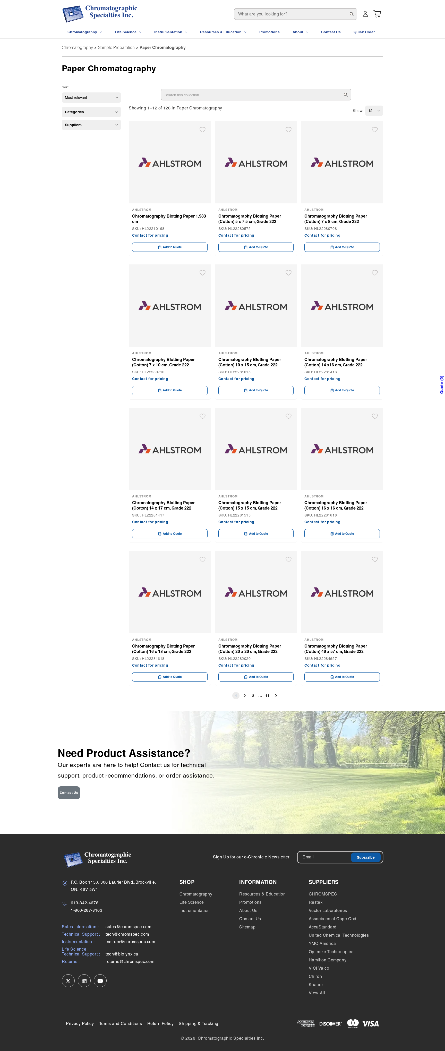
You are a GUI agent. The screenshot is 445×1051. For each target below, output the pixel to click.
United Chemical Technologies (339, 935)
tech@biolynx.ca (122, 954)
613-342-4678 (84, 902)
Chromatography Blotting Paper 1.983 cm (169, 218)
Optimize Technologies (331, 951)
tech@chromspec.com (127, 934)
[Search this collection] (345, 94)
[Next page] (276, 695)
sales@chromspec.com (128, 927)
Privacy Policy (80, 1023)
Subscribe (366, 857)
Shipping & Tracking (198, 1023)
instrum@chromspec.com (130, 942)
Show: (358, 111)
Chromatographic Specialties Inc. (231, 1038)
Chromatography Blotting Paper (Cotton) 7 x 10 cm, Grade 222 (163, 362)
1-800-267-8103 (86, 910)
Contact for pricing (150, 235)
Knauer (316, 984)
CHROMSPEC (323, 894)
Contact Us (69, 793)
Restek (316, 902)
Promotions (250, 902)
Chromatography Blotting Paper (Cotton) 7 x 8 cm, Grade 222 (335, 218)
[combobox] (295, 14)
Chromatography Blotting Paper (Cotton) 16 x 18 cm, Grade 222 (163, 648)
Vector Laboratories (328, 910)
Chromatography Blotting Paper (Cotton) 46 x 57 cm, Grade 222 (335, 648)
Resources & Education (262, 894)
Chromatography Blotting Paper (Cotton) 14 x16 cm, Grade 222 (335, 362)
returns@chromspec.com (130, 961)
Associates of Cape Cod (332, 918)
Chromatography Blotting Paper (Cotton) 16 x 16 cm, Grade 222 (335, 505)
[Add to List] (202, 129)
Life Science (191, 902)
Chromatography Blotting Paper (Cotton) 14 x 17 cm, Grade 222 (163, 505)
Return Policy (160, 1023)
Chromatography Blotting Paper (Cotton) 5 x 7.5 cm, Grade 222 (249, 218)
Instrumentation (194, 910)
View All (317, 992)
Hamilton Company (328, 960)
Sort (65, 87)
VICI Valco (319, 968)
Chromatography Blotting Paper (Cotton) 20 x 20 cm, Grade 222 (249, 648)
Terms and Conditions (120, 1023)
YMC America (322, 943)
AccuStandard (323, 927)
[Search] (351, 14)
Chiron (315, 976)
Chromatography (77, 47)
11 (267, 695)
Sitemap (247, 927)
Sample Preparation (116, 47)
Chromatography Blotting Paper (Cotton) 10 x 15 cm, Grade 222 (249, 362)
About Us (248, 910)
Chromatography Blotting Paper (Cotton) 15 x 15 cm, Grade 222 (249, 505)
